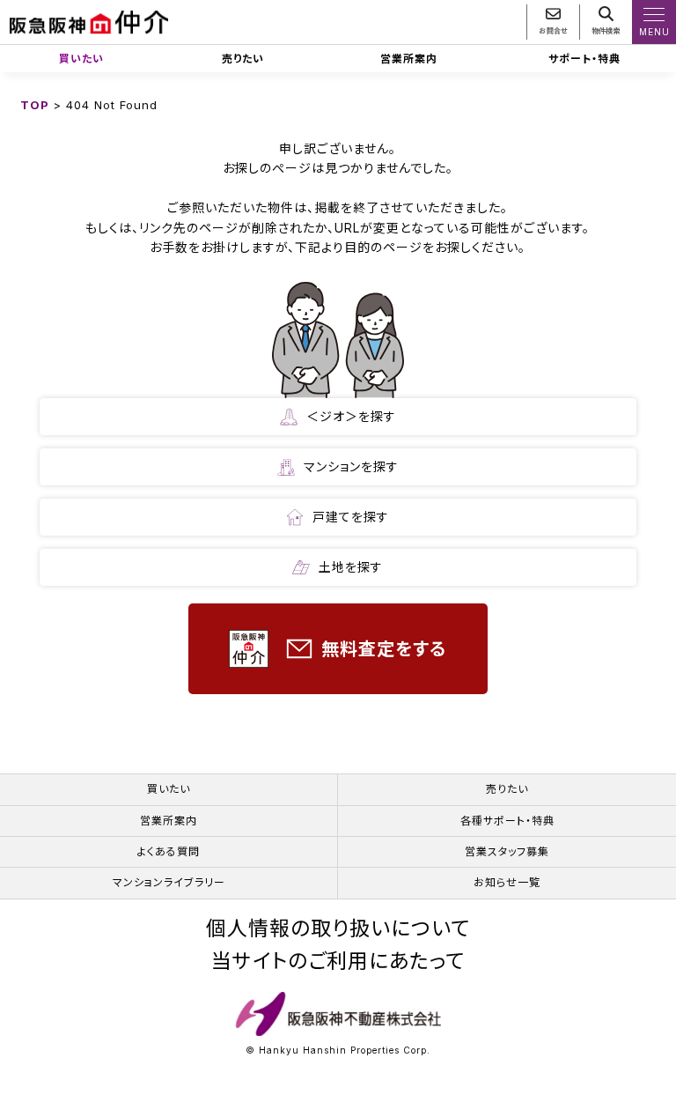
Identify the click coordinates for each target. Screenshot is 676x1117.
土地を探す (351, 566)
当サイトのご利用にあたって (338, 961)
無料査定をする (383, 649)
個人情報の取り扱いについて (338, 929)
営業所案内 (408, 58)
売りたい (243, 58)
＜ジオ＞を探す (351, 416)
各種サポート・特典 (507, 820)
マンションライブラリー (169, 882)
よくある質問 (168, 851)
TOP (34, 105)
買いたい (81, 58)
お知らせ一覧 (507, 882)
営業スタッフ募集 (507, 851)
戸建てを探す (350, 516)
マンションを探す (351, 466)
